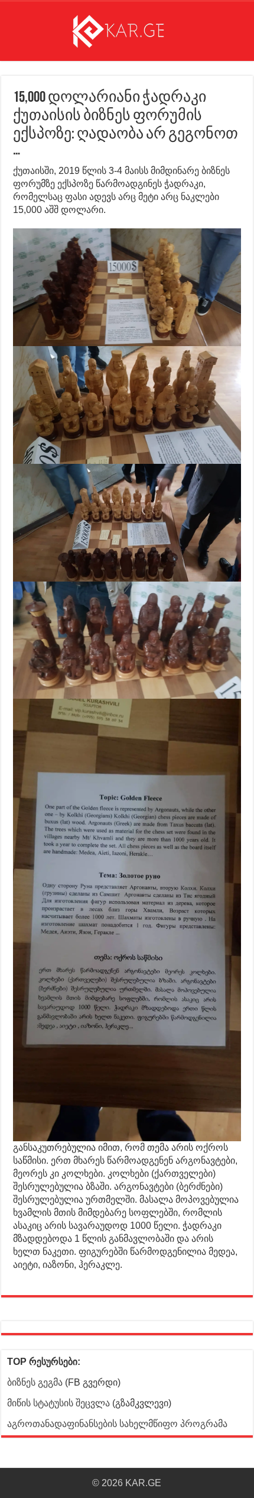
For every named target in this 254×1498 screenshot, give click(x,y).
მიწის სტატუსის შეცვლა (58, 1403)
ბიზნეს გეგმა (35, 1382)
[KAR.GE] (127, 29)
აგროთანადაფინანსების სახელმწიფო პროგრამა (117, 1424)
